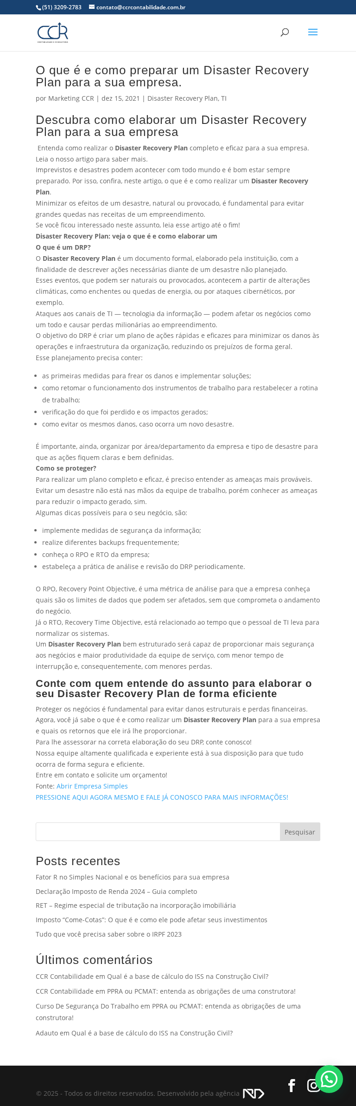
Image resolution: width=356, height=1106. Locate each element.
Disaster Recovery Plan (182, 98)
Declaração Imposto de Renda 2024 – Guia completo (116, 891)
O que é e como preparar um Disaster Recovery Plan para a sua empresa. (172, 76)
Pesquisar (300, 832)
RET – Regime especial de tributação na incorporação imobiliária (136, 905)
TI (224, 98)
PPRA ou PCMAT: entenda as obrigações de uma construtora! (201, 991)
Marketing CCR (71, 98)
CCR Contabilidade (65, 976)
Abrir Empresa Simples (92, 786)
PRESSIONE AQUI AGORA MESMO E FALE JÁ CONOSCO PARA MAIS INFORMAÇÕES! (162, 797)
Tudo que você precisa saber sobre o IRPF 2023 (109, 934)
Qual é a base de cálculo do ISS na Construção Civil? (187, 976)
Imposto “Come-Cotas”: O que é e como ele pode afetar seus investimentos (151, 919)
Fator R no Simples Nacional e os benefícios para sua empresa (132, 877)
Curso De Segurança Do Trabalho (87, 1006)
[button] (329, 1079)
